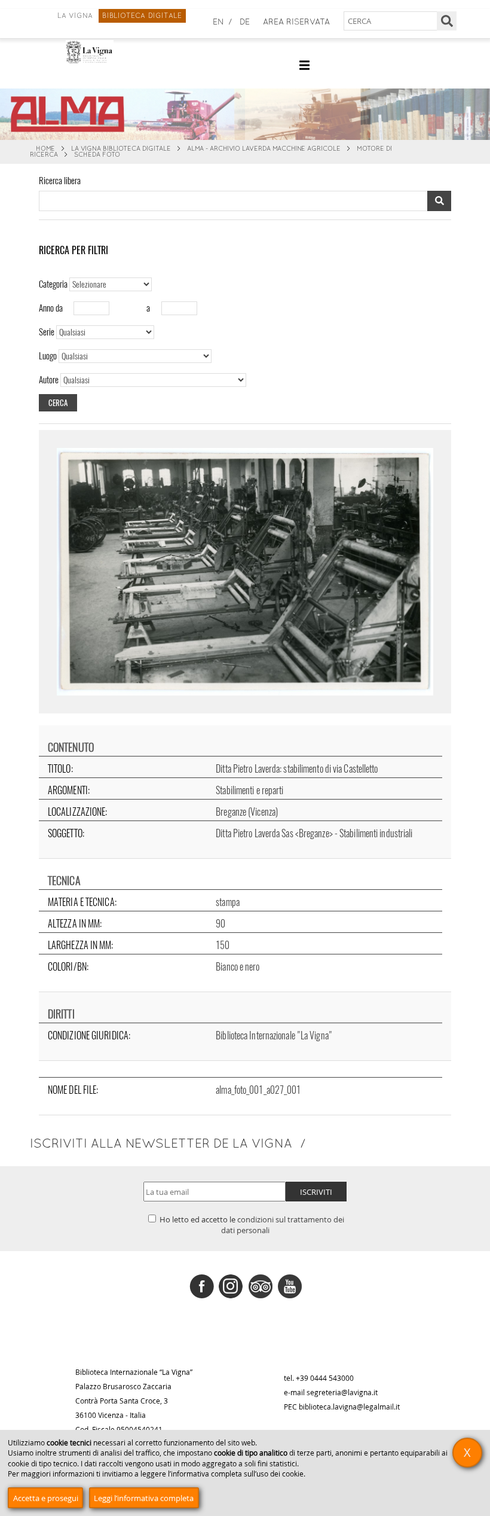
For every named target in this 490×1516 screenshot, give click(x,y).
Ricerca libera (60, 181)
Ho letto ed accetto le (251, 1225)
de (245, 22)
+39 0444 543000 (325, 1378)
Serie (46, 332)
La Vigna (75, 16)
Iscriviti (316, 1191)
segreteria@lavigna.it (342, 1392)
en (218, 22)
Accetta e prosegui (45, 1498)
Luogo (48, 356)
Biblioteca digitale (142, 16)
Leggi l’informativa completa (144, 1498)
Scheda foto (97, 155)
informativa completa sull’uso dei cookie (237, 1473)
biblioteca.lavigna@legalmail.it (349, 1406)
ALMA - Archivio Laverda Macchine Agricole (264, 149)
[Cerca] (447, 21)
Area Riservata (296, 22)
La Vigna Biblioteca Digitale (121, 149)
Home (45, 149)
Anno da (51, 308)
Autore (49, 380)
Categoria (53, 284)
